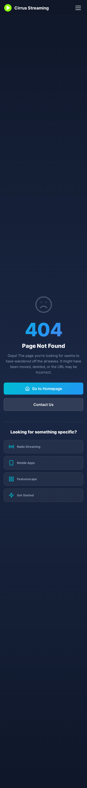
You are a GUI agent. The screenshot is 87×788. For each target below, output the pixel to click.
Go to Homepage (47, 388)
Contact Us (43, 404)
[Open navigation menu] (78, 8)
